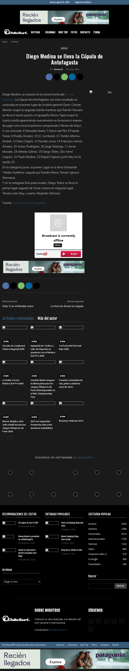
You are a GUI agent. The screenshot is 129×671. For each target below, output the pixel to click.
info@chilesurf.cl (58, 629)
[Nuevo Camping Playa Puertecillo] (52, 539)
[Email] (80, 77)
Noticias (35, 32)
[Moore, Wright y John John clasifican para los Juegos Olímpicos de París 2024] (14, 410)
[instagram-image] (10, 472)
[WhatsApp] (64, 77)
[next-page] (10, 438)
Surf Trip (63, 32)
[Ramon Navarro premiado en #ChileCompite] (9, 541)
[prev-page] (4, 438)
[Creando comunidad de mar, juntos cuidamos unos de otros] (71, 368)
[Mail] (113, 2)
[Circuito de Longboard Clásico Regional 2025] (14, 334)
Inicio (4, 41)
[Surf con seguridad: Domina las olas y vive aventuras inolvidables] (43, 410)
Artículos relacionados (18, 318)
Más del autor (47, 318)
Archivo (64, 48)
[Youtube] (124, 2)
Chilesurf (58, 69)
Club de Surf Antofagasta (29, 203)
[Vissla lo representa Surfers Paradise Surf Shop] (9, 552)
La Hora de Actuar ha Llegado (67, 306)
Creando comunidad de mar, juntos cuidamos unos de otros (71, 383)
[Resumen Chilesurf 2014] (71, 410)
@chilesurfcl (83, 457)
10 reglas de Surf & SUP (28, 523)
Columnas (50, 32)
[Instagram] (101, 2)
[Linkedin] (107, 2)
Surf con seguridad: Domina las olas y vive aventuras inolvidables (42, 424)
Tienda (96, 32)
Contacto (85, 32)
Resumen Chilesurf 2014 (71, 421)
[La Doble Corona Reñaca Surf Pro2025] (14, 368)
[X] (118, 2)
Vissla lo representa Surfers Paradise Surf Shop (27, 553)
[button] (123, 32)
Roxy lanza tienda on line (71, 550)
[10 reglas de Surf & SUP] (9, 525)
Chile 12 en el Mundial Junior (18, 306)
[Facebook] (96, 2)
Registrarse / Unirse (83, 2)
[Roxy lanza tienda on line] (52, 554)
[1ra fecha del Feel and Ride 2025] (71, 334)
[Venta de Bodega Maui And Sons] (52, 525)
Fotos (74, 32)
